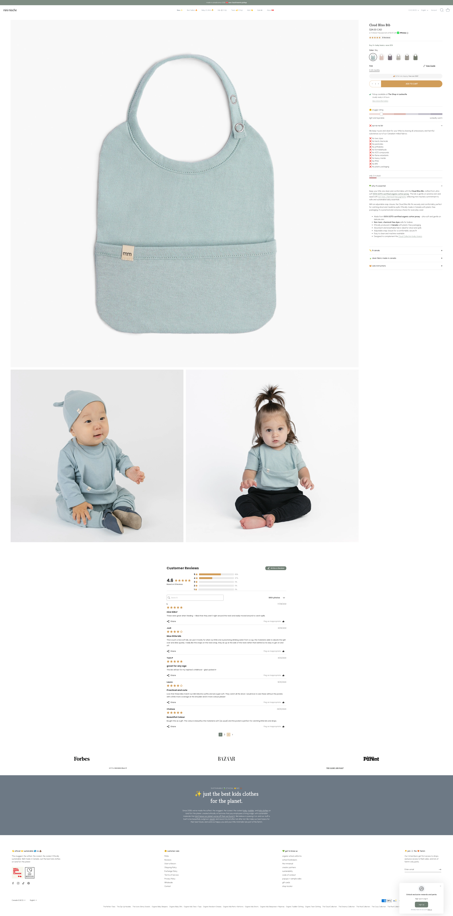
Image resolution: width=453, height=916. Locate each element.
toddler (251, 810)
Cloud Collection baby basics (410, 236)
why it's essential (378, 186)
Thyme (415, 57)
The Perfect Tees (109, 907)
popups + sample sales (291, 879)
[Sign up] (440, 869)
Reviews (167, 860)
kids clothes (263, 810)
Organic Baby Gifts (175, 907)
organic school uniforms (292, 856)
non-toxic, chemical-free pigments (392, 197)
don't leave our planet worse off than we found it (215, 816)
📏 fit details (374, 250)
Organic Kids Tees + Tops (192, 907)
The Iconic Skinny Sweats (141, 907)
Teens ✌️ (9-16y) (237, 10)
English (423, 10)
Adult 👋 (250, 10)
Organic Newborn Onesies (212, 907)
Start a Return (170, 863)
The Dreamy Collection (346, 907)
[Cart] (447, 10)
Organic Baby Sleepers (160, 907)
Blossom (381, 57)
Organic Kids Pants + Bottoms (233, 907)
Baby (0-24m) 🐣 (208, 10)
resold (212, 819)
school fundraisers (289, 860)
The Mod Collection (363, 907)
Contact (167, 886)
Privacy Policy (169, 879)
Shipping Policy (170, 867)
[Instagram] (18, 883)
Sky (373, 57)
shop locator (287, 886)
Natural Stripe (407, 57)
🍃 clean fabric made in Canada (382, 258)
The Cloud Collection (329, 907)
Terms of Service (171, 875)
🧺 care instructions (377, 266)
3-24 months (374, 70)
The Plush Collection (394, 907)
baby (245, 810)
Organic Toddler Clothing (295, 907)
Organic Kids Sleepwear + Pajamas (272, 907)
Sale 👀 (260, 10)
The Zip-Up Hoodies (124, 907)
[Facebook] (13, 883)
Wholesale (168, 882)
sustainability (287, 871)
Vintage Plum (390, 57)
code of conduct (289, 875)
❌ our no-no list (376, 125)
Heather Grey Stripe (398, 57)
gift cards (286, 882)
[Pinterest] (28, 883)
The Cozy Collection (379, 907)
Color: (373, 50)
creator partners (289, 867)
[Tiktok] (23, 883)
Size (402, 66)
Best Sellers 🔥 (192, 10)
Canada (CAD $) (17, 900)
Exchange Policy (170, 871)
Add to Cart (412, 84)
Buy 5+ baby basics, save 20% (381, 45)
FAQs (166, 856)
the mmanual (287, 863)
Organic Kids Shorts (251, 907)
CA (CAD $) (413, 10)
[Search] (441, 10)
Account (434, 10)
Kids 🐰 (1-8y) (222, 10)
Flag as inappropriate (272, 621)
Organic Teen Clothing (313, 907)
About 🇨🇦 (270, 10)
